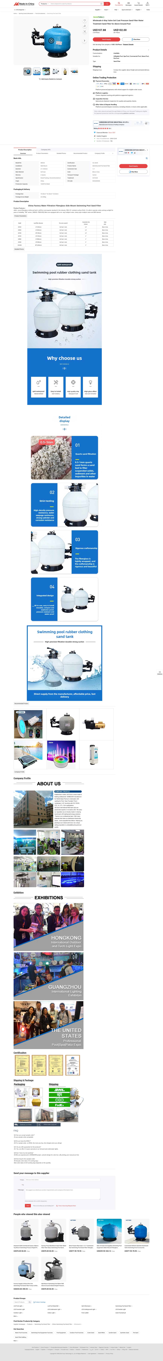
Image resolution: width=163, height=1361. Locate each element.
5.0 (126, 153)
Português (50, 1349)
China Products (45, 1347)
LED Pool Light (18, 1306)
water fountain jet (120, 1313)
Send (27, 1205)
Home (15, 13)
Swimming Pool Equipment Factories (42, 1333)
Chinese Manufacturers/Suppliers (59, 1347)
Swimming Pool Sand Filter (54, 13)
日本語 (102, 1349)
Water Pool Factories (21, 1333)
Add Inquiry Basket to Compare (51, 79)
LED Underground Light (88, 1309)
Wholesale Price (84, 1347)
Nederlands (85, 1349)
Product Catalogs (40, 1302)
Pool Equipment (61, 1333)
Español (43, 1349)
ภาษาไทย (112, 1349)
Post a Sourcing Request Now (66, 1206)
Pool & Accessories (40, 13)
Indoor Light (51, 1313)
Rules (148, 10)
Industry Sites (93, 1347)
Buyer (106, 10)
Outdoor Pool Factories (76, 1333)
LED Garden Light (120, 1309)
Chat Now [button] (137, 39)
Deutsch (78, 1349)
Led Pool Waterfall (53, 1306)
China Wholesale (74, 1347)
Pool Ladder (85, 1313)
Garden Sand (112, 1333)
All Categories (20, 10)
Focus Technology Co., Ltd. (69, 1353)
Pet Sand (135, 1333)
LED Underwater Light (54, 1309)
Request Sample (128, 44)
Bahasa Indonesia (133, 1349)
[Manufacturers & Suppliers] (24, 4)
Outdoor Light (18, 1313)
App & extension (126, 10)
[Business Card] (147, 158)
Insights (129, 1347)
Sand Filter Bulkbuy (20, 1337)
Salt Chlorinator (86, 1306)
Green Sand (90, 1333)
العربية (91, 1349)
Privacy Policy (109, 1353)
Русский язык (64, 1349)
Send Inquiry (106, 39)
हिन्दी (107, 1349)
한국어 (96, 1349)
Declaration (101, 1353)
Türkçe (118, 1349)
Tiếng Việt (124, 1349)
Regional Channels (104, 1347)
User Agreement (92, 1353)
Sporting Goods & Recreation (26, 13)
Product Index (114, 1347)
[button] (109, 153)
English (37, 1349)
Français (57, 1349)
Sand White (101, 1333)
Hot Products (35, 1347)
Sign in (147, 5)
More (15, 1341)
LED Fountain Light (19, 1309)
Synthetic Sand (124, 1333)
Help (115, 10)
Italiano (72, 1349)
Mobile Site (122, 1347)
